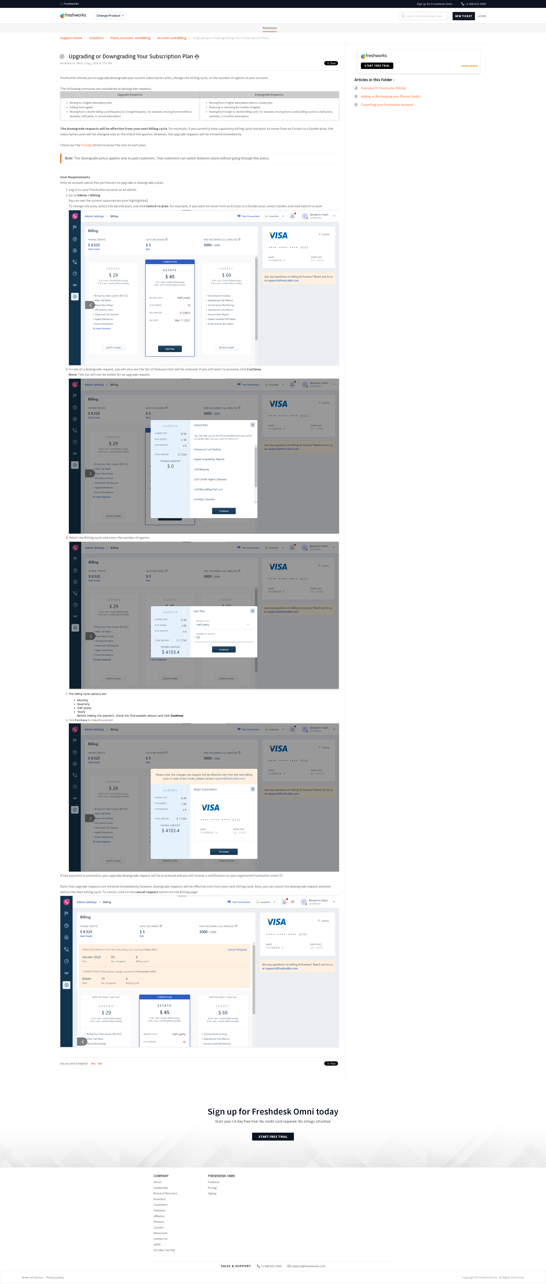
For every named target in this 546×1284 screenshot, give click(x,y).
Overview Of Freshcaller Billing (383, 88)
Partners (159, 1222)
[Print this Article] (197, 56)
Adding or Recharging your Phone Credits (391, 96)
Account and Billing (171, 38)
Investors (160, 1199)
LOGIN (482, 16)
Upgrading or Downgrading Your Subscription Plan (231, 38)
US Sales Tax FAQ (164, 1250)
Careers (159, 1227)
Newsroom (160, 1233)
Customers (161, 1205)
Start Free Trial (273, 1136)
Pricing (86, 145)
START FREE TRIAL (377, 65)
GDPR (157, 1244)
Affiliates (159, 1216)
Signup (212, 1193)
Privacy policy (55, 1277)
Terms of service (32, 1277)
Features (213, 1182)
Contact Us (160, 1239)
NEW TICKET (463, 16)
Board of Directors (165, 1193)
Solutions (270, 28)
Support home (71, 38)
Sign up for (434, 4)
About (157, 1182)
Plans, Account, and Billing (130, 38)
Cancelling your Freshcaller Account (387, 104)
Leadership (161, 1188)
